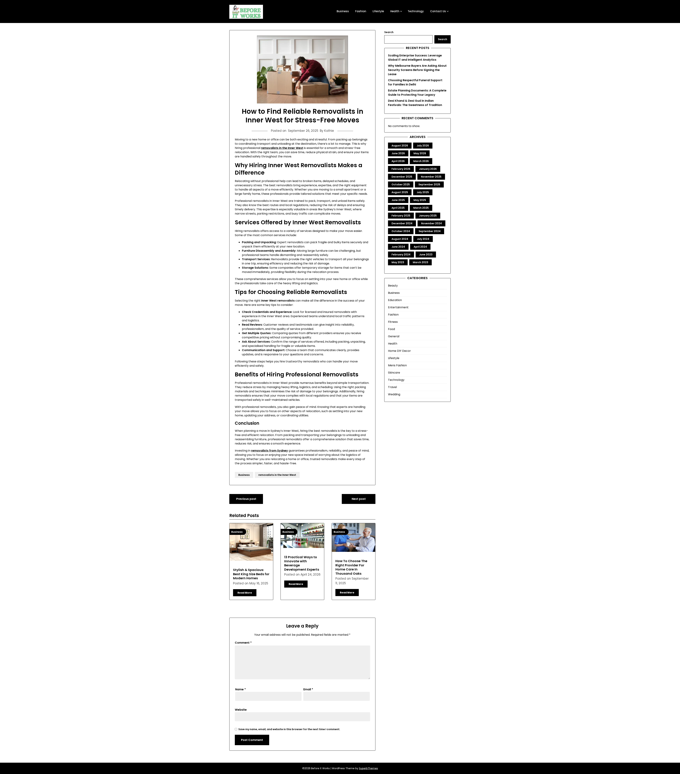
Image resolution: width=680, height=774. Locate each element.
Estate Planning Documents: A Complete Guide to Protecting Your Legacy (417, 92)
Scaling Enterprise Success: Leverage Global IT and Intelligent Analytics (415, 57)
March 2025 (421, 208)
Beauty (393, 286)
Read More (244, 592)
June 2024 (398, 247)
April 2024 (420, 247)
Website (241, 710)
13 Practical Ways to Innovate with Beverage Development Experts (301, 563)
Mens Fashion (397, 365)
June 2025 (398, 200)
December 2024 (402, 223)
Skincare (394, 373)
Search (388, 32)
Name (240, 689)
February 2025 (401, 215)
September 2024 (430, 231)
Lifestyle (378, 11)
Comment (243, 643)
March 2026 (421, 161)
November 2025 (431, 176)
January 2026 (428, 169)
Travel (392, 387)
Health (394, 11)
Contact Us (438, 11)
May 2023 (398, 262)
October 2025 (401, 184)
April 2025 (398, 208)
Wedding (394, 394)
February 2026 (401, 169)
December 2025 (402, 176)
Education (395, 300)
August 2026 (400, 145)
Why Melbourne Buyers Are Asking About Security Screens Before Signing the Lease (417, 70)
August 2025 (400, 192)
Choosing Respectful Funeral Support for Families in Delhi (415, 82)
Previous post (246, 499)
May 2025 (419, 200)
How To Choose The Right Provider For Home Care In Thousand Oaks (351, 567)
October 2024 (401, 231)
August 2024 (400, 239)
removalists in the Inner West (277, 475)
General (393, 336)
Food (391, 329)
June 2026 (398, 153)
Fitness (393, 322)
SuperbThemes (368, 768)
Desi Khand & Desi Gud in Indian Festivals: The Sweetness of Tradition (415, 103)
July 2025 (423, 192)
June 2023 (425, 254)
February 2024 (401, 254)
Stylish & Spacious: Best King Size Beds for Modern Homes (251, 574)
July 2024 (423, 239)
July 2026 (423, 145)
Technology (416, 11)
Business (343, 11)
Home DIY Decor (399, 351)
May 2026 (419, 153)
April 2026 (398, 161)
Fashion (360, 11)
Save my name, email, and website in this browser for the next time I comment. (289, 729)
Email (308, 689)
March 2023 (420, 262)
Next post (359, 499)
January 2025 (428, 215)
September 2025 (429, 184)
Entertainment (398, 307)
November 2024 (431, 223)
